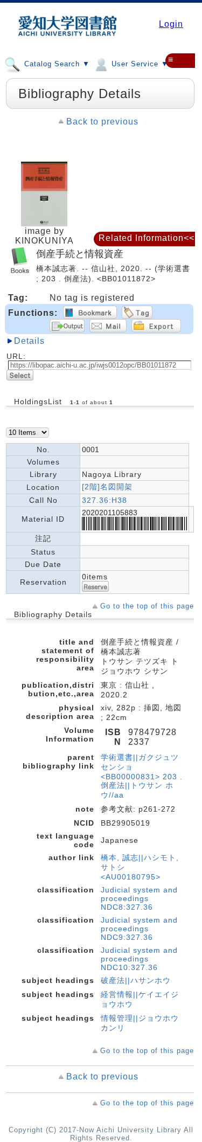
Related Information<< (146, 238)
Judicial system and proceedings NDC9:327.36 (139, 929)
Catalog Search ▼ (56, 64)
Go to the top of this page (147, 606)
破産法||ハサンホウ (136, 980)
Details (29, 340)
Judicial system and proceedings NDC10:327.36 (139, 959)
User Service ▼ (139, 64)
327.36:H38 (104, 500)
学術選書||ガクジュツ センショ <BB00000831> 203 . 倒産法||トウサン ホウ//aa (142, 776)
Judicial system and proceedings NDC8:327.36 (139, 898)
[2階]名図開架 (107, 486)
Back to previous (102, 121)
